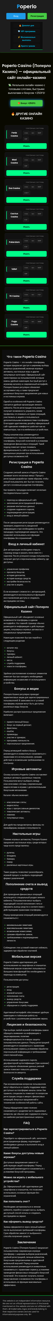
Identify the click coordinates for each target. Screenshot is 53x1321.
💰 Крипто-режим (26, 46)
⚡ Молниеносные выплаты (26, 38)
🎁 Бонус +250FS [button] (26, 103)
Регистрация (37, 16)
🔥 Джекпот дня (26, 25)
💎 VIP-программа (26, 31)
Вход (16, 16)
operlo (27, 6)
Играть (26, 146)
